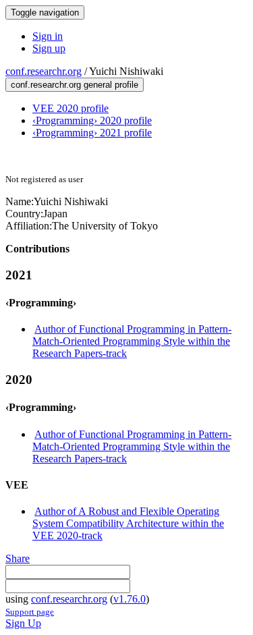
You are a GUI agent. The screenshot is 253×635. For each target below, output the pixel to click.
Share (17, 558)
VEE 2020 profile (70, 108)
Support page (29, 612)
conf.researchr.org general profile (74, 85)
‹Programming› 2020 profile (92, 120)
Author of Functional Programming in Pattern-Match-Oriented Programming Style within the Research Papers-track (131, 341)
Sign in (47, 36)
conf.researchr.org (43, 71)
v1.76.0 (129, 599)
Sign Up (23, 623)
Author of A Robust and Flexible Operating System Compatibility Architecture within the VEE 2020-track (128, 523)
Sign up (48, 48)
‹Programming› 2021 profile (92, 132)
